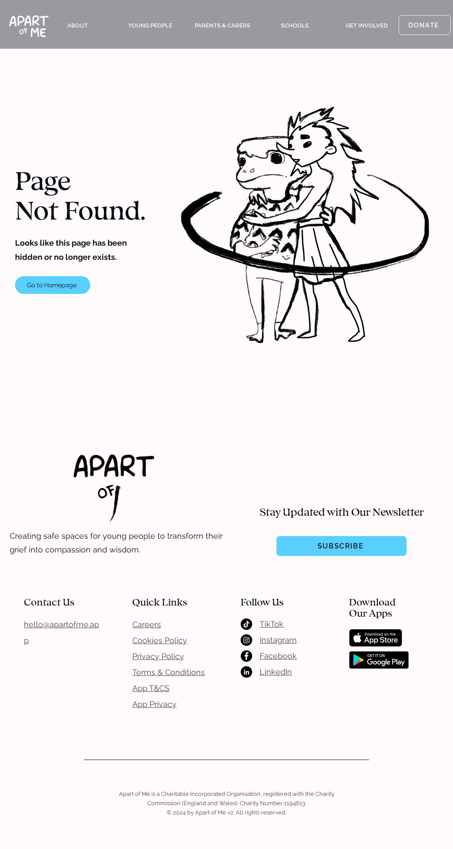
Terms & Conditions (168, 672)
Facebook (278, 655)
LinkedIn (276, 671)
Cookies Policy (159, 640)
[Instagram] (246, 640)
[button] (77, 26)
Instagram (278, 639)
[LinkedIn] (246, 672)
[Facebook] (246, 656)
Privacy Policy (158, 656)
